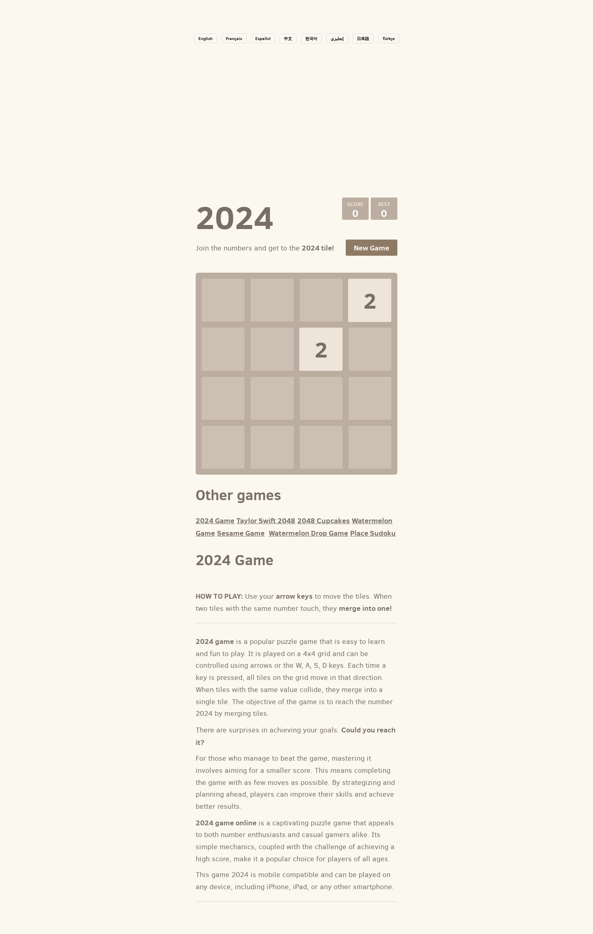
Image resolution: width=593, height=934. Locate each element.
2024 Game (215, 520)
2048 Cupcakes (323, 520)
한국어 (311, 38)
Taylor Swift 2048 (265, 520)
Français (234, 38)
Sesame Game (241, 533)
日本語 (363, 38)
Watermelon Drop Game (308, 533)
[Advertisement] (296, 119)
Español (263, 38)
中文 (288, 38)
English (205, 38)
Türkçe (388, 38)
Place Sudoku (373, 533)
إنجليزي (337, 38)
